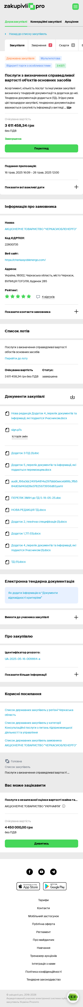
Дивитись (41, 843)
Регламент (43, 932)
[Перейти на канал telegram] (53, 871)
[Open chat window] (73, 997)
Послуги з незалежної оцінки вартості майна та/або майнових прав (41, 800)
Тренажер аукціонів (43, 956)
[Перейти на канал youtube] (41, 871)
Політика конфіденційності (43, 972)
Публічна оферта (43, 924)
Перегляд (41, 148)
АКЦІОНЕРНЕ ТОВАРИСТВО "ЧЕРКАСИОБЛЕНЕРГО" (41, 229)
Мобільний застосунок (43, 916)
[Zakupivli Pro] (24, 6)
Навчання (43, 948)
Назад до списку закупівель (28, 34)
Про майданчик (43, 940)
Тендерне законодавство (44, 979)
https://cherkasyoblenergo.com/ (25, 260)
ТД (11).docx (18, 562)
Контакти (43, 908)
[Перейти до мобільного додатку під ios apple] (28, 886)
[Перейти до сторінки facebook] (29, 871)
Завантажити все (73, 396)
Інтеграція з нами (43, 963)
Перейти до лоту (16, 358)
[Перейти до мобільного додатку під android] (54, 886)
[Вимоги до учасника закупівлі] (41, 617)
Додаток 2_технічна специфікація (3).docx (39, 521)
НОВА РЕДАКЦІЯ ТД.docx (28, 510)
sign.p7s (16, 430)
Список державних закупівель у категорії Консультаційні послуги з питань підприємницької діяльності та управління (38, 727)
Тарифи (43, 900)
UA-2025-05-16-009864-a (22, 659)
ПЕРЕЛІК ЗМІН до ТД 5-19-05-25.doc (36, 498)
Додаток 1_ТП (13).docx (25, 533)
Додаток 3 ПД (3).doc (25, 453)
